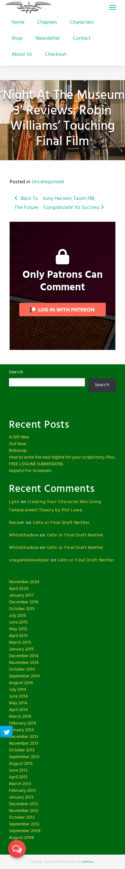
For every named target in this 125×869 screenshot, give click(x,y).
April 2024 (19, 588)
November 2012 (23, 811)
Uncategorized (48, 182)
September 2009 (24, 831)
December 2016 (23, 602)
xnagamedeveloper (29, 560)
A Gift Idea (19, 437)
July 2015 (17, 615)
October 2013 (22, 750)
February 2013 (22, 790)
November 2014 (24, 662)
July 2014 (17, 689)
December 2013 (23, 737)
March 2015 (20, 642)
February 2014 (22, 723)
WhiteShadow (24, 535)
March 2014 (20, 716)
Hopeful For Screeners (30, 471)
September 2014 (24, 676)
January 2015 (21, 649)
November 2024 (24, 582)
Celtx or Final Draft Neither (61, 522)
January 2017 (21, 595)
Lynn (14, 502)
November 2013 (23, 743)
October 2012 (22, 817)
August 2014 (21, 683)
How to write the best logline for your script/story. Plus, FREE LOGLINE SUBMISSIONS (62, 461)
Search (16, 372)
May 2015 (18, 629)
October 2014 (22, 669)
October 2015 (22, 609)
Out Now (17, 444)
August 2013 (21, 763)
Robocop (18, 450)
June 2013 (18, 770)
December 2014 (23, 656)
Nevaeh (17, 522)
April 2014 (18, 710)
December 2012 (23, 804)
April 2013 (18, 777)
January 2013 (21, 797)
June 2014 (18, 696)
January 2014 (21, 730)
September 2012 (24, 824)
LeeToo (87, 862)
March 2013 (20, 784)
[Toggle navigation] (112, 7)
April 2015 (18, 636)
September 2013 (24, 757)
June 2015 (18, 622)
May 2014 (18, 703)
